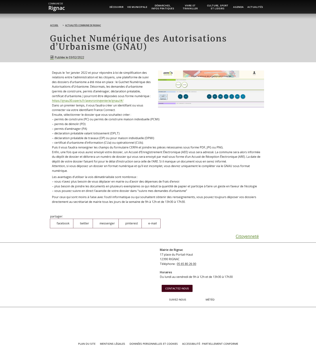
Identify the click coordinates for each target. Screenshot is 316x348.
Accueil (54, 25)
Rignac (56, 6)
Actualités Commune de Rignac (83, 25)
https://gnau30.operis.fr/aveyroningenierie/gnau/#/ (87, 101)
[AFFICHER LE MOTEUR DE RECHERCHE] (267, 7)
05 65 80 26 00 (186, 264)
